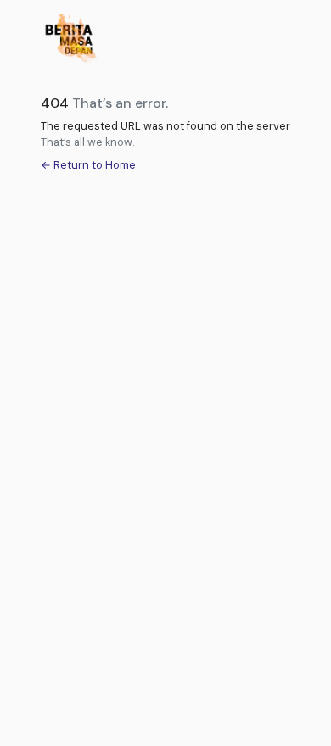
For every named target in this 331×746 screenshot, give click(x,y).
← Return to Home (88, 165)
